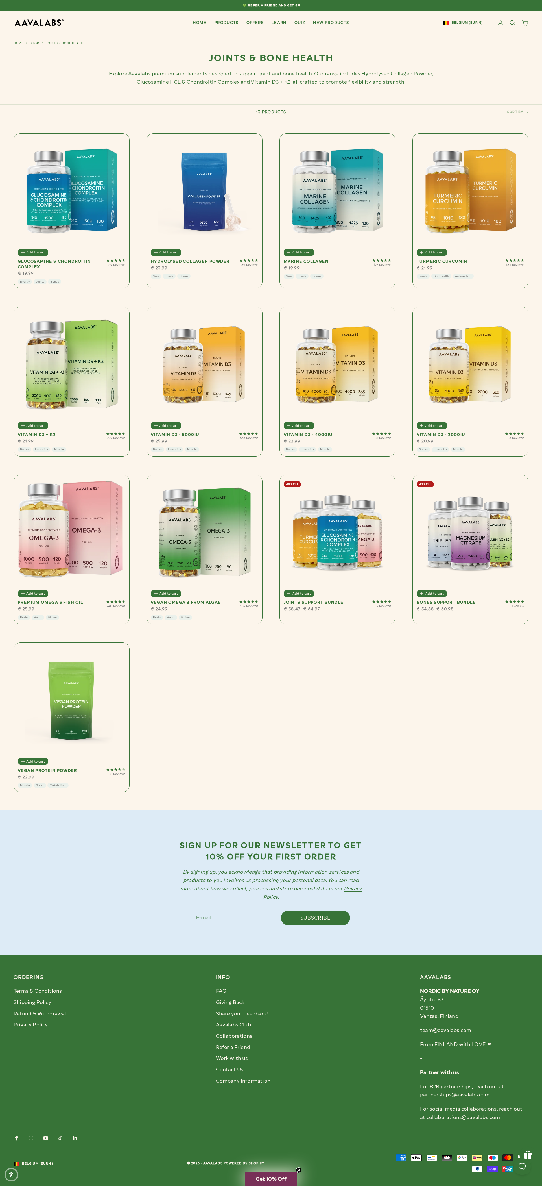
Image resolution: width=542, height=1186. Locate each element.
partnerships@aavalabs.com (455, 1095)
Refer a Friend (233, 1047)
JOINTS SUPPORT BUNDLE (313, 602)
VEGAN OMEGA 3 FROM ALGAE (186, 602)
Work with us (232, 1058)
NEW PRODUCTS (331, 22)
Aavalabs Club (233, 1025)
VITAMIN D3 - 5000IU (175, 434)
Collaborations (234, 1036)
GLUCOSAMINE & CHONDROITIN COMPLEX (54, 264)
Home (18, 43)
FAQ (221, 991)
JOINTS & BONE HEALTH (65, 43)
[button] (271, 1179)
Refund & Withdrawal (40, 1014)
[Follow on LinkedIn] (75, 1138)
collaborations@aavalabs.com (463, 1117)
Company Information (243, 1081)
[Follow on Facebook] (16, 1138)
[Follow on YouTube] (46, 1138)
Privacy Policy (31, 1025)
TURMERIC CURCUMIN (442, 261)
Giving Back (230, 1002)
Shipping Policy (32, 1002)
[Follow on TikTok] (60, 1138)
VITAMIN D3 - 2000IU (441, 434)
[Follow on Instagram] (31, 1138)
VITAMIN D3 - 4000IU (308, 434)
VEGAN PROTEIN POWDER (47, 770)
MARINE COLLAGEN (306, 261)
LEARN (279, 22)
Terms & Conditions (38, 991)
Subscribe (315, 918)
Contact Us (230, 1069)
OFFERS (255, 22)
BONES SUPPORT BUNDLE (446, 602)
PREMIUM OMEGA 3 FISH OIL (50, 602)
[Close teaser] (298, 1170)
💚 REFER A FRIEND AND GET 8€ (271, 5)
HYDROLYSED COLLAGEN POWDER (190, 261)
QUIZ (299, 22)
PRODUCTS (226, 22)
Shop (34, 43)
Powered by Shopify (244, 1163)
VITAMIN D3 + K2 (37, 434)
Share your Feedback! (242, 1014)
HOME (199, 22)
